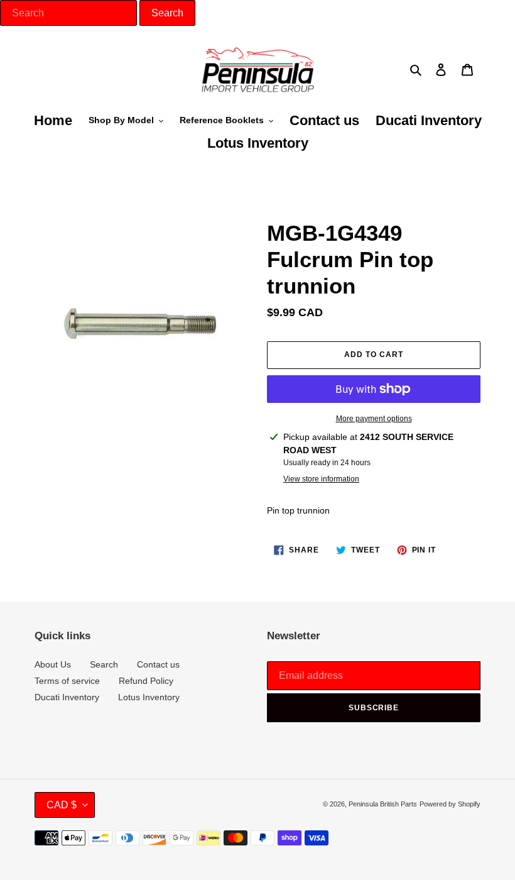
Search (104, 664)
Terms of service (67, 681)
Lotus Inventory (149, 697)
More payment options (374, 418)
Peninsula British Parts (383, 804)
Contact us (158, 664)
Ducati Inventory (67, 697)
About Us (53, 664)
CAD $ (61, 805)
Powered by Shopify (450, 804)
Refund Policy (146, 681)
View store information (321, 479)
